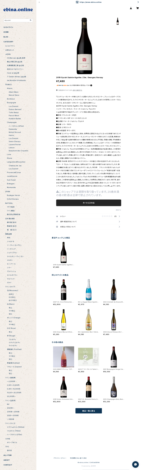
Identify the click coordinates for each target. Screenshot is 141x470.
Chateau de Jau (15, 166)
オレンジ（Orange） (14, 318)
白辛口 (11, 294)
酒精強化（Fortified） (14, 349)
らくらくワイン (8, 27)
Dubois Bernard (15, 109)
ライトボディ (13, 346)
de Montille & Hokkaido (16, 80)
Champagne (12, 122)
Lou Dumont (13, 106)
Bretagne (10, 184)
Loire (9, 154)
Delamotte (13, 129)
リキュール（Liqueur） (14, 367)
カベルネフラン (12, 275)
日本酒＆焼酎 (10, 219)
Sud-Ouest (11, 180)
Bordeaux (11, 99)
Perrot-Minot (14, 115)
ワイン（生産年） (10, 400)
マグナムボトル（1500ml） (16, 427)
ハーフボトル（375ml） (16, 126)
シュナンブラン (12, 253)
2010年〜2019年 (13, 412)
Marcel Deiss (14, 95)
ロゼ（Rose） (11, 328)
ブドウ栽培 (11, 207)
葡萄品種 (8, 234)
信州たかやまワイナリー (15, 69)
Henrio (11, 135)
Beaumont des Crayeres (18, 151)
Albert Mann (14, 92)
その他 (7, 439)
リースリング (11, 249)
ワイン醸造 (11, 211)
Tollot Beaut (14, 112)
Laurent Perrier (15, 144)
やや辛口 (12, 311)
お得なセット (9, 50)
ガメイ (9, 282)
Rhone (9, 158)
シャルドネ (10, 241)
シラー (9, 268)
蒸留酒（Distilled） (13, 363)
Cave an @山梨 (13, 73)
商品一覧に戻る (88, 411)
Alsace (9, 88)
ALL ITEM (7, 455)
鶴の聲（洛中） (12, 222)
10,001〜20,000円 (14, 393)
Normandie (11, 187)
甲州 (8, 238)
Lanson (12, 148)
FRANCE (8, 84)
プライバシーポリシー (60, 458)
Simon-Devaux (15, 141)
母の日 (9, 450)
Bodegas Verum (13, 195)
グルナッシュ (11, 271)
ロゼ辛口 (12, 297)
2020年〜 (10, 408)
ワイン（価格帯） (10, 378)
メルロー (10, 260)
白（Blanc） (11, 304)
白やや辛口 (13, 300)
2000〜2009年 (13, 415)
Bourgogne (11, 102)
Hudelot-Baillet (15, 119)
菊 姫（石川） (12, 230)
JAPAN (8, 54)
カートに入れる (89, 203)
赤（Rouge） (11, 336)
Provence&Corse (14, 172)
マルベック (11, 279)
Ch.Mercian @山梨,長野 (16, 58)
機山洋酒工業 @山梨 (14, 62)
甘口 (10, 314)
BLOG (6, 37)
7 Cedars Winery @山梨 (16, 77)
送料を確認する (77, 90)
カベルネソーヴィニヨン (15, 256)
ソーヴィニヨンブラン (14, 245)
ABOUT (7, 460)
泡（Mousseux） (13, 290)
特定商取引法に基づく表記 (78, 458)
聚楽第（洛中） (12, 226)
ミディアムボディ (14, 342)
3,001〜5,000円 (13, 385)
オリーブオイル (12, 442)
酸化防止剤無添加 (13, 214)
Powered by (86, 466)
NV (8, 404)
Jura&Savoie (12, 176)
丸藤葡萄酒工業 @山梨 (15, 65)
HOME (6, 32)
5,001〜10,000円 (13, 389)
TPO (7, 447)
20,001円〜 (11, 396)
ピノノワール (11, 264)
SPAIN (7, 191)
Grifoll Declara (13, 199)
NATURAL (9, 203)
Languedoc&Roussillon (16, 162)
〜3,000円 (11, 381)
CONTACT (8, 465)
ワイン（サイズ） (10, 423)
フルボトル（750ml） (14, 431)
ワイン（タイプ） (10, 287)
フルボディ (12, 339)
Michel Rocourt (15, 132)
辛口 (10, 308)
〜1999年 (10, 419)
